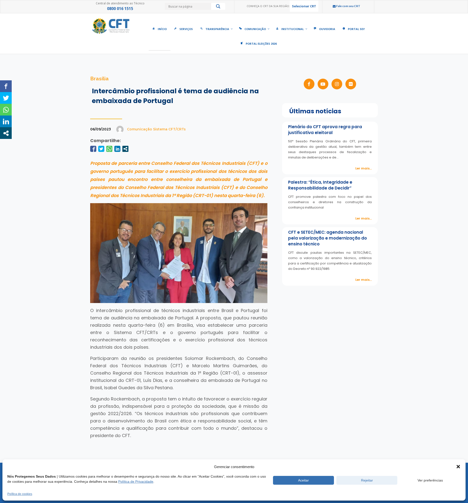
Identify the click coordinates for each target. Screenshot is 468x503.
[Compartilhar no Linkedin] (117, 149)
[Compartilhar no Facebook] (93, 149)
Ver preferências (430, 480)
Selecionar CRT (304, 6)
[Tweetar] (101, 149)
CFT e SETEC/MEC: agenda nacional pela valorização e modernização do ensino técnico (327, 238)
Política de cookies (19, 494)
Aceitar (303, 480)
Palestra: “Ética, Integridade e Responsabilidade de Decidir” (320, 185)
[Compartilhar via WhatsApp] (109, 149)
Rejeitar (367, 480)
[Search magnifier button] (218, 7)
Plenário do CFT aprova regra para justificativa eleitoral (325, 130)
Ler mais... (363, 168)
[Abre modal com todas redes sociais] (125, 149)
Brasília (99, 78)
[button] (458, 466)
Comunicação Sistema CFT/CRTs (156, 129)
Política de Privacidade (135, 481)
